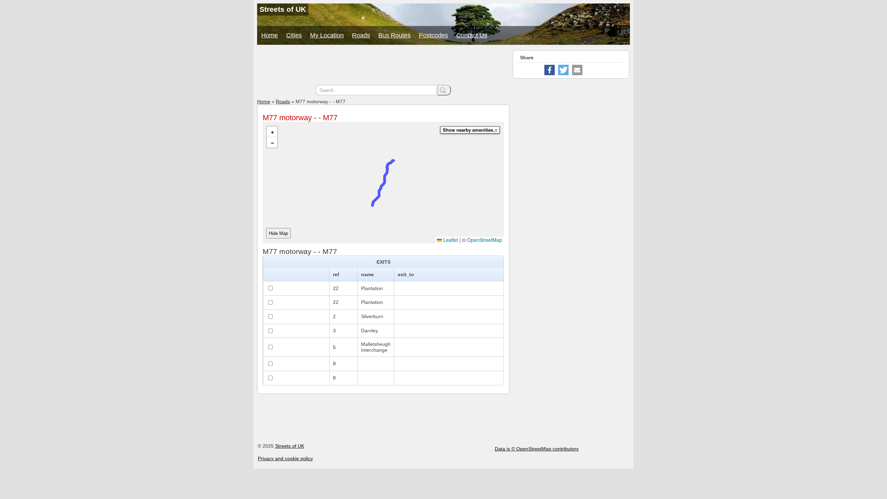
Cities (294, 35)
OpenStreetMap (484, 239)
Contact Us (471, 35)
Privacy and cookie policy (285, 458)
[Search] (444, 90)
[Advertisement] (383, 65)
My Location (327, 35)
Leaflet (450, 239)
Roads (361, 35)
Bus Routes (394, 35)
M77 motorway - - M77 (300, 117)
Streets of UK (289, 446)
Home (269, 35)
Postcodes (433, 35)
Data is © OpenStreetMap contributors (537, 449)
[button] (272, 131)
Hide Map (278, 233)
